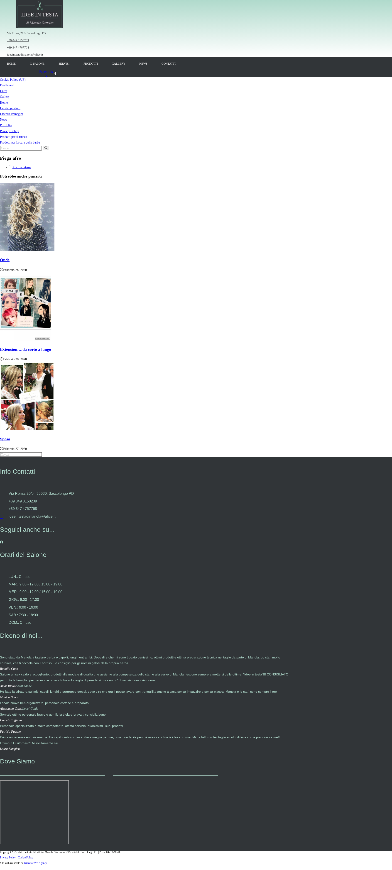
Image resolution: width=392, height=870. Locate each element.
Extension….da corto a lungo (25, 349)
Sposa (5, 439)
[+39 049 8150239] (2, 38)
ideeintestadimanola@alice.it (25, 54)
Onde (5, 260)
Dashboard (7, 85)
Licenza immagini (11, 114)
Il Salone (37, 63)
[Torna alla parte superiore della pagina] (1, 867)
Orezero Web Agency (35, 863)
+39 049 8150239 (18, 40)
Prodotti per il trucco (13, 137)
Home (11, 63)
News (143, 63)
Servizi (64, 63)
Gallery (118, 63)
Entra (3, 91)
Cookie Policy (25, 857)
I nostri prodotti (10, 108)
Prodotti (90, 63)
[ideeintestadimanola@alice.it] (2, 52)
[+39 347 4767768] (2, 45)
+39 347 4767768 (18, 47)
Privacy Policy (9, 131)
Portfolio (6, 125)
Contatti (169, 63)
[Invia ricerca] (46, 148)
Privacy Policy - (9, 857)
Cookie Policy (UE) (13, 79)
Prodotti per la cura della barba (20, 142)
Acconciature (21, 167)
